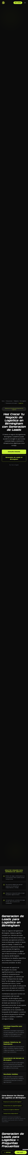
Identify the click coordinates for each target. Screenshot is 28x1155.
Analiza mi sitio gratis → (14, 1148)
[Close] (25, 1127)
